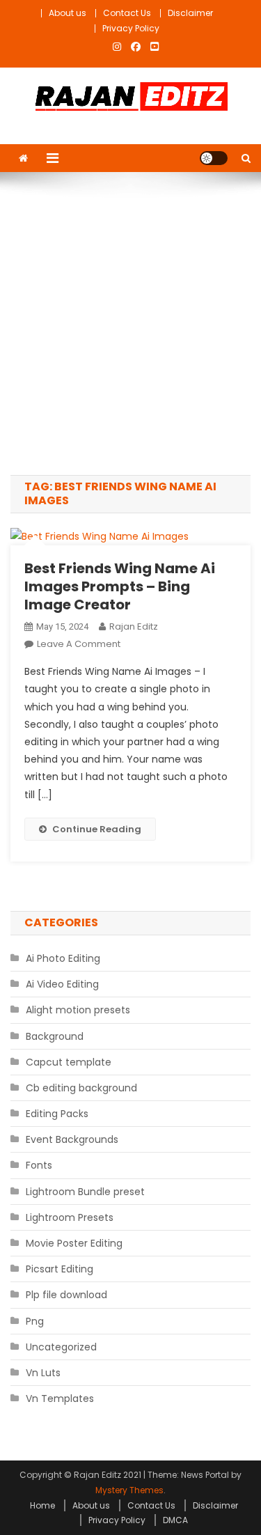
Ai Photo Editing (63, 958)
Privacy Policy (130, 28)
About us (67, 13)
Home (42, 1505)
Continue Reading (96, 829)
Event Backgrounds (72, 1139)
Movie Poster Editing (74, 1243)
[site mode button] (214, 158)
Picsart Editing (59, 1269)
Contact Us (127, 13)
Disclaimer (190, 13)
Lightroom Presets (69, 1217)
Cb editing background (81, 1088)
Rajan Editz (133, 626)
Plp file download (66, 1295)
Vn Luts (43, 1373)
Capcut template (68, 1062)
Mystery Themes (129, 1490)
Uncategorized (61, 1347)
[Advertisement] (130, 323)
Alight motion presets (78, 1010)
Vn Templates (60, 1398)
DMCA (175, 1520)
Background (55, 1036)
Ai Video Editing (62, 984)
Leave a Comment (78, 643)
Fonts (39, 1165)
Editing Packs (57, 1114)
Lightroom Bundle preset (85, 1192)
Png (35, 1321)
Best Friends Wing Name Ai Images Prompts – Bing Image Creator (119, 586)
